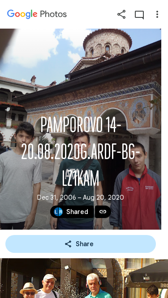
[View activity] (139, 14)
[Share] (121, 14)
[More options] (157, 14)
